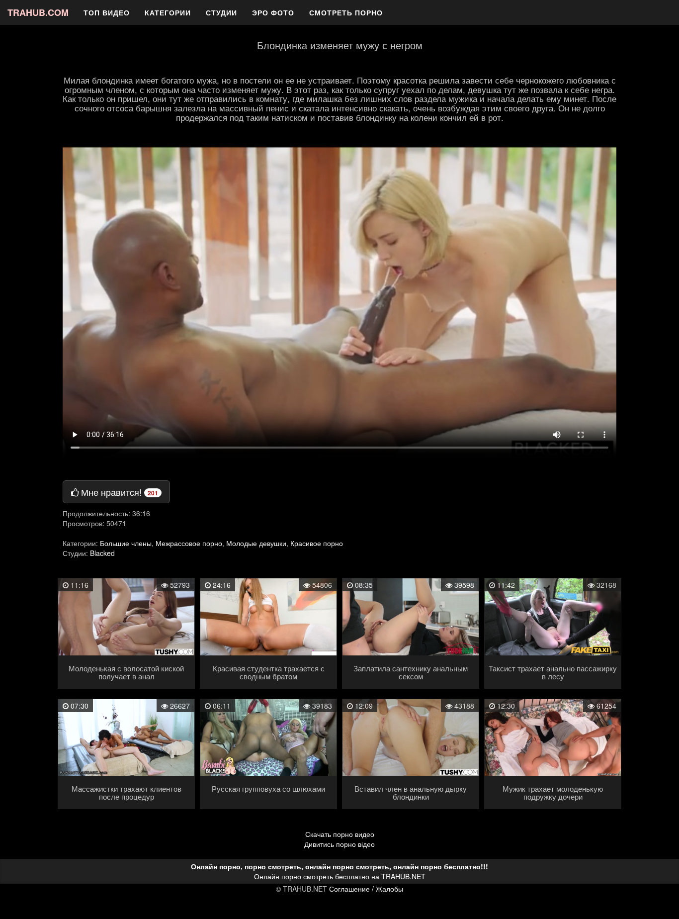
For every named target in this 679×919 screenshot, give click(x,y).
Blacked (102, 553)
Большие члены (126, 543)
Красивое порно (316, 543)
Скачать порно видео (339, 834)
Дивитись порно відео (339, 844)
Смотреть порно (346, 12)
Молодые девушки (256, 543)
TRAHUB (38, 12)
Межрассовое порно (189, 543)
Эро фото (273, 12)
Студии (221, 12)
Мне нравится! (118, 491)
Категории (168, 12)
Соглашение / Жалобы (366, 889)
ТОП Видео (107, 12)
